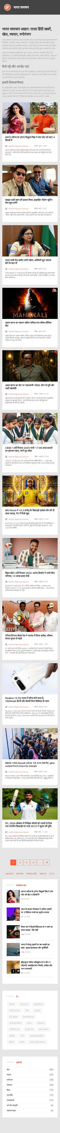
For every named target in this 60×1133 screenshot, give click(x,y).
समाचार (9, 1085)
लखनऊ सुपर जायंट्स (37, 1042)
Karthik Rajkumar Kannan (18, 146)
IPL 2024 (13, 1017)
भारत (22, 1036)
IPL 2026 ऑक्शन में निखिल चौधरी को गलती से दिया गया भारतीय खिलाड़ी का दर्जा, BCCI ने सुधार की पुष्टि (28, 825)
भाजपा (29, 1023)
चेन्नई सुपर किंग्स (15, 1023)
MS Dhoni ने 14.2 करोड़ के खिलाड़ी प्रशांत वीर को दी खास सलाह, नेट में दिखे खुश (29, 512)
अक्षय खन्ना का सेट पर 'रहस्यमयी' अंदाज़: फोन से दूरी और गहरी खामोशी (29, 387)
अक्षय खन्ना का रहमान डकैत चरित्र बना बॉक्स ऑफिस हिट (28, 324)
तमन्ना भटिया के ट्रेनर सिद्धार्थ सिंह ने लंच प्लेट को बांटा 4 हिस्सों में (30, 139)
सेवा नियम (19, 874)
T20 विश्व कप (14, 1029)
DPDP (51, 874)
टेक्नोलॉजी (10, 1100)
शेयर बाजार (24, 1004)
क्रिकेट (12, 1004)
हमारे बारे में (9, 874)
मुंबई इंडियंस (38, 1004)
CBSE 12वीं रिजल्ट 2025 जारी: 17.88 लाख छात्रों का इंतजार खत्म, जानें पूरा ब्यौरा (28, 449)
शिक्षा (8, 1090)
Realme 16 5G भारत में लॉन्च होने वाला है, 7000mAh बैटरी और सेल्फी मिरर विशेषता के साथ (27, 699)
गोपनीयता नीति (31, 874)
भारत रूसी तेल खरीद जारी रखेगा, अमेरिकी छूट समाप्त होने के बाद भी (28, 262)
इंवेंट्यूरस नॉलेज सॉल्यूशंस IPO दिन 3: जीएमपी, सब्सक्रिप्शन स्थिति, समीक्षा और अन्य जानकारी (36, 965)
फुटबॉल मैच (29, 1029)
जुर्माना (22, 1042)
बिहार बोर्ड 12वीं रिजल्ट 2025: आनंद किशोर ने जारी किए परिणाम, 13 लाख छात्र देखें (30, 574)
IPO (27, 1010)
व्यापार (9, 1074)
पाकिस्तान (40, 1023)
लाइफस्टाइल (11, 1110)
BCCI (11, 1042)
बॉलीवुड (12, 1036)
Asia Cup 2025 (36, 1036)
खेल (8, 1069)
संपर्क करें (43, 874)
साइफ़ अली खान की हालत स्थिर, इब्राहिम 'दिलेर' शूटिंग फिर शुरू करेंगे (28, 201)
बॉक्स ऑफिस (43, 1029)
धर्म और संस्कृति (12, 1105)
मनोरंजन (10, 1080)
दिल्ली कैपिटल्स (28, 1017)
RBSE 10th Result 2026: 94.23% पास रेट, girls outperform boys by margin (30, 764)
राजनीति (10, 1095)
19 (47, 862)
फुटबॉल (37, 1010)
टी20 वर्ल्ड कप (14, 1010)
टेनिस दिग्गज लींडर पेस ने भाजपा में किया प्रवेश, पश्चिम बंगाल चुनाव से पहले (29, 637)
